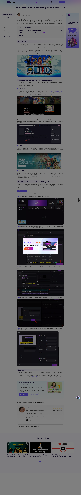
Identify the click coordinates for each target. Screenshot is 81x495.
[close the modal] (57, 239)
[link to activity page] (40, 246)
